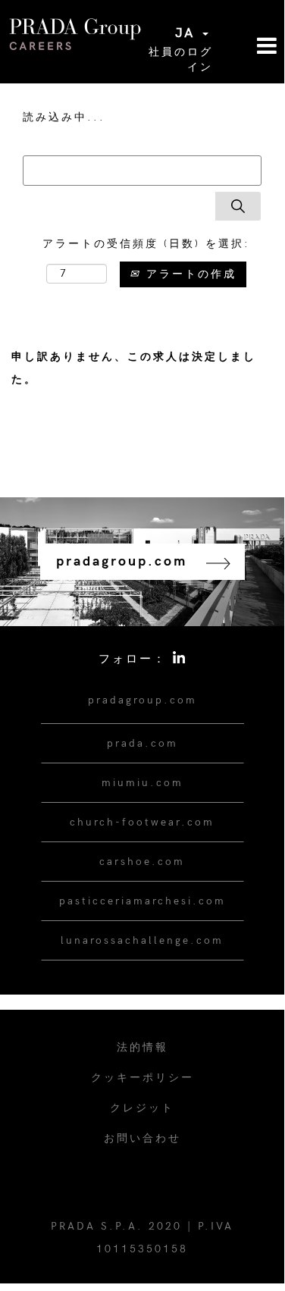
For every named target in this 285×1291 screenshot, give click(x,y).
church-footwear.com (142, 822)
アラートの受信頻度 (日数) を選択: (146, 243)
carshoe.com (142, 861)
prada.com (142, 743)
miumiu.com (142, 782)
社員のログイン (181, 59)
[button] (249, 47)
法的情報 (142, 1047)
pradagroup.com (142, 700)
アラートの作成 (188, 274)
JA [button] (188, 33)
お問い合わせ (142, 1138)
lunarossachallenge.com (142, 940)
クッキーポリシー (142, 1077)
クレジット (142, 1107)
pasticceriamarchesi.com (142, 901)
